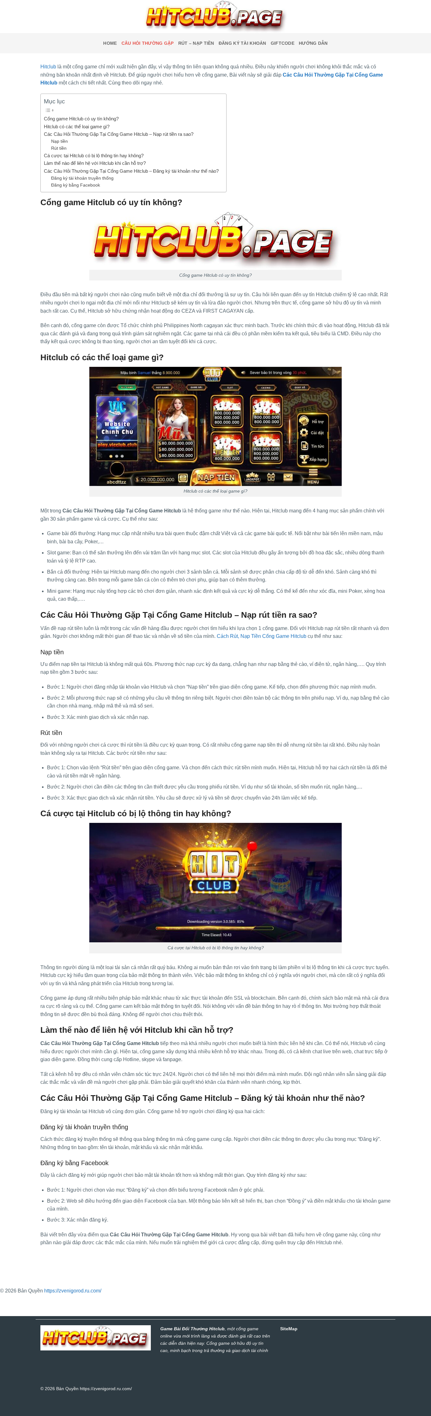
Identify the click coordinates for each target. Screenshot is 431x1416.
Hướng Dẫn (313, 43)
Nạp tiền (59, 141)
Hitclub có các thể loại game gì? (78, 126)
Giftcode (282, 43)
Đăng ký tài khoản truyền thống (82, 178)
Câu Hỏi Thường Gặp (147, 43)
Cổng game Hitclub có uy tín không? (81, 118)
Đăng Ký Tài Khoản (242, 43)
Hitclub (48, 66)
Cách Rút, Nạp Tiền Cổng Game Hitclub (261, 636)
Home (110, 43)
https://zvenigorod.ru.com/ (72, 1290)
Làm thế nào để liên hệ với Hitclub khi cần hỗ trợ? (95, 163)
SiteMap (289, 1328)
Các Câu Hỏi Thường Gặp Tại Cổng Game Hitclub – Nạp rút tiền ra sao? (119, 134)
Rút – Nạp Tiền (196, 43)
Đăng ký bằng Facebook (75, 185)
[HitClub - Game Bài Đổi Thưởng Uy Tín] (215, 16)
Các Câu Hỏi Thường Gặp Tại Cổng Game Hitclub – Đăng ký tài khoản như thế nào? (132, 171)
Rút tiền (59, 148)
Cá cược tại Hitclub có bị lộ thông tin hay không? (94, 155)
